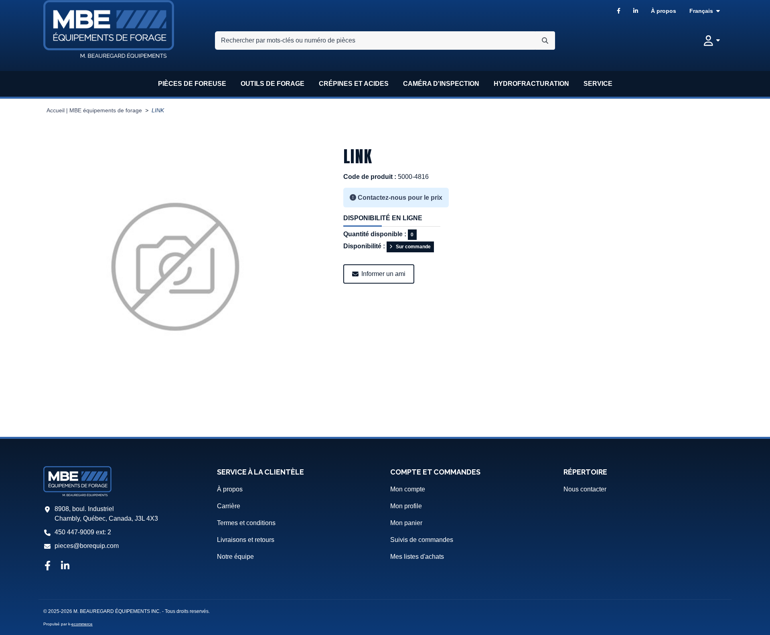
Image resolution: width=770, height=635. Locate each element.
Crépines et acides (354, 83)
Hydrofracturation (531, 83)
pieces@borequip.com (87, 545)
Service (598, 83)
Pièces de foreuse (192, 83)
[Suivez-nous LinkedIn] (65, 566)
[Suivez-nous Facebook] (47, 566)
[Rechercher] (545, 40)
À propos (663, 11)
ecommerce (82, 624)
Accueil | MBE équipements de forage (94, 111)
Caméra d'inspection (441, 83)
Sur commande (413, 247)
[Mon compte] (712, 40)
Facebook (618, 11)
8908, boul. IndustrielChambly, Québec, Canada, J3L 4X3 (106, 513)
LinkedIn (635, 11)
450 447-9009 (74, 532)
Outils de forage (272, 83)
